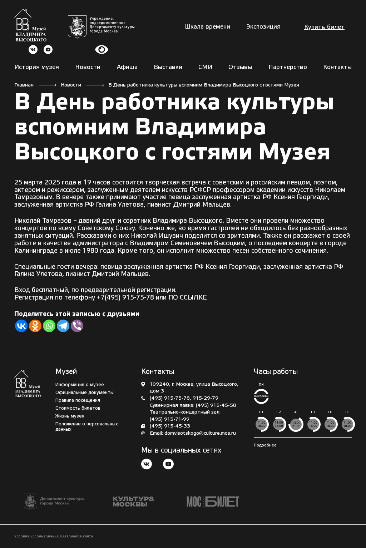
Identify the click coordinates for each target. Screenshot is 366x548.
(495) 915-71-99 (169, 419)
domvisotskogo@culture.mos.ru (200, 433)
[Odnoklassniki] (35, 326)
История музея (36, 67)
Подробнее (265, 445)
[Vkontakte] (21, 326)
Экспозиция (264, 27)
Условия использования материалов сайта (53, 536)
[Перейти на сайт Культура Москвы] (133, 501)
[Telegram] (63, 326)
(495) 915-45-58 (216, 405)
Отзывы (240, 67)
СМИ (205, 67)
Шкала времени (207, 27)
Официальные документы (84, 393)
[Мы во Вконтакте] (146, 465)
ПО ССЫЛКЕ (187, 298)
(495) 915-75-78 (170, 398)
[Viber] (77, 326)
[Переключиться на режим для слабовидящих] (102, 49)
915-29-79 (205, 398)
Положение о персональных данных (86, 426)
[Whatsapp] (49, 326)
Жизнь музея (69, 416)
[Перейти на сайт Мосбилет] (212, 502)
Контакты (337, 67)
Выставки (168, 67)
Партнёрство (287, 67)
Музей (66, 372)
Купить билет (324, 27)
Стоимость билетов (77, 408)
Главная (24, 85)
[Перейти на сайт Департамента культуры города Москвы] (101, 27)
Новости (87, 67)
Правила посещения (77, 401)
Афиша (127, 67)
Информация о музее (79, 385)
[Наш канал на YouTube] (168, 465)
